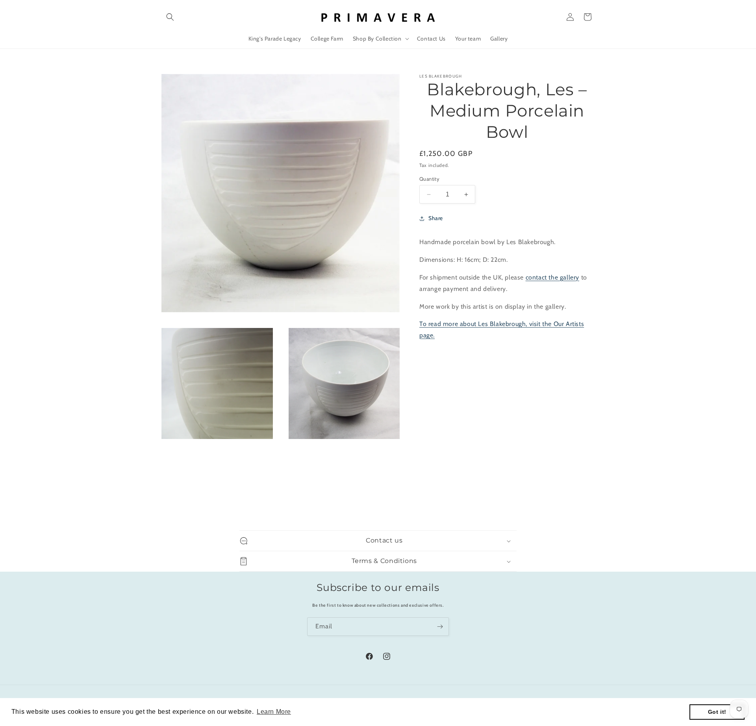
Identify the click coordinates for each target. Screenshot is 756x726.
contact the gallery (552, 277)
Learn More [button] (274, 711)
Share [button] (435, 218)
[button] (170, 17)
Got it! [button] (717, 712)
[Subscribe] (439, 626)
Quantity (429, 179)
